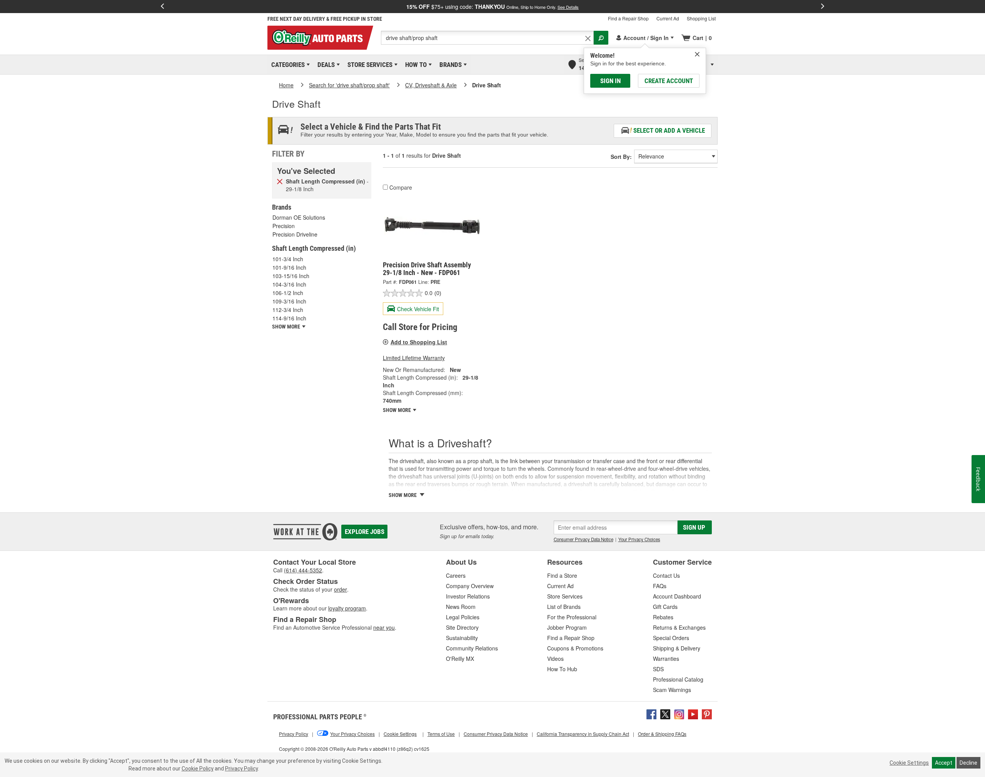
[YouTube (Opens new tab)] (693, 713)
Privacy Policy (241, 768)
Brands (449, 64)
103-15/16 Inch (290, 276)
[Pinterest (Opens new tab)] (707, 713)
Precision (283, 226)
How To (414, 64)
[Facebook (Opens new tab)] (651, 713)
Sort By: (621, 156)
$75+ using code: (492, 6)
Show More (397, 410)
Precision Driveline (294, 234)
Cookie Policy (198, 768)
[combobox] (487, 38)
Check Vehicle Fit (418, 309)
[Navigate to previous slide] (162, 6)
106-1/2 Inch (287, 293)
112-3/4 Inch (287, 309)
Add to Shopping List (419, 342)
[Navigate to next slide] (823, 6)
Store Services (368, 64)
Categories (286, 64)
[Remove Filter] (279, 180)
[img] (697, 54)
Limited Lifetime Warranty (414, 358)
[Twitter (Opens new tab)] (665, 713)
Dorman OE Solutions (298, 217)
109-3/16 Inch (289, 301)
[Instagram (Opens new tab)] (679, 713)
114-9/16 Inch (289, 318)
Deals (324, 64)
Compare (400, 187)
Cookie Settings (909, 763)
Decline (968, 763)
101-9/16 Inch (289, 267)
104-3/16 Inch (289, 284)
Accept (943, 763)
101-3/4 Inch (287, 259)
